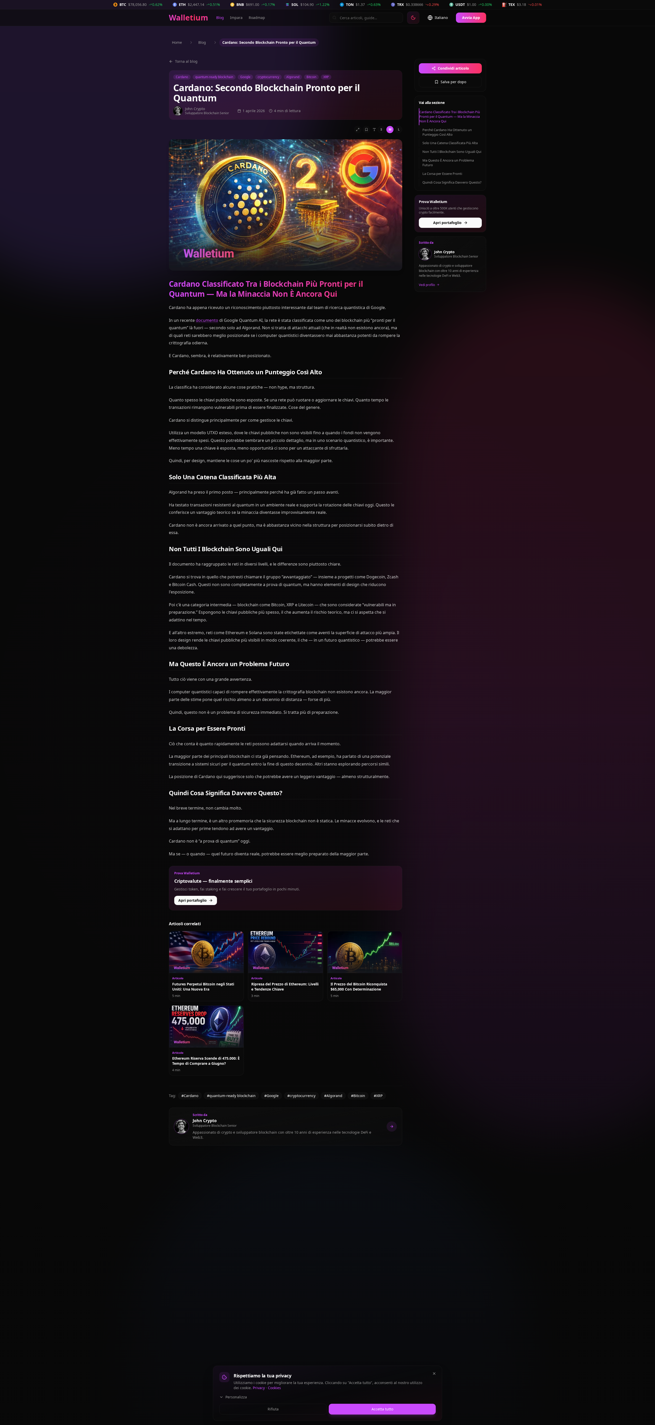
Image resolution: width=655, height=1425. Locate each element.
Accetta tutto (382, 1409)
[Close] (434, 1373)
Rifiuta (273, 1409)
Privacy (259, 1387)
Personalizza (236, 1397)
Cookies (274, 1387)
